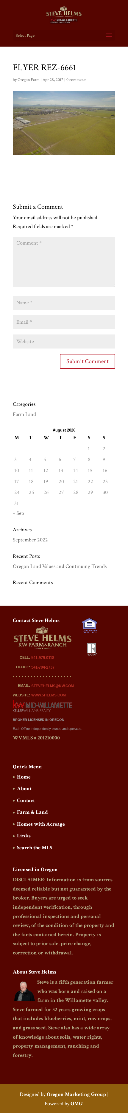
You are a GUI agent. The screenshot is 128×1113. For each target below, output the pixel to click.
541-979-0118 (42, 657)
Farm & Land (32, 812)
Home (24, 776)
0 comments (76, 79)
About (24, 788)
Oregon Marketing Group (76, 1094)
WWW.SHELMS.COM (48, 695)
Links (24, 835)
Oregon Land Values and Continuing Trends (60, 566)
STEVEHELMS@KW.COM (52, 686)
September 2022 (30, 539)
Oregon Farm (29, 79)
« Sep (18, 513)
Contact (26, 800)
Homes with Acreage (41, 824)
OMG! (77, 1103)
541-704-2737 (42, 667)
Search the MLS (34, 847)
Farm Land (24, 414)
